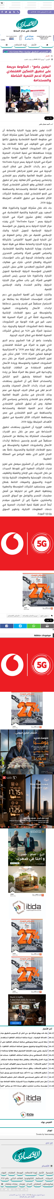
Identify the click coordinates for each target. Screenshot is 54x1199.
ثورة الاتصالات (20, 45)
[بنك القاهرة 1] (38, 592)
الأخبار (33, 45)
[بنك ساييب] (27, 801)
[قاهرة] (27, 975)
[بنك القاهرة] (27, 751)
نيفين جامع (44, 616)
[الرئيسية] (47, 45)
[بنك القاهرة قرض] (27, 881)
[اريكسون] (27, 1010)
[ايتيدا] (27, 908)
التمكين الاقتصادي (13, 616)
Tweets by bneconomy (45, 1134)
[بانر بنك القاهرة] (27, 938)
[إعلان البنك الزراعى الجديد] (27, 847)
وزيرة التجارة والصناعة (30, 616)
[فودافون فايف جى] (27, 544)
